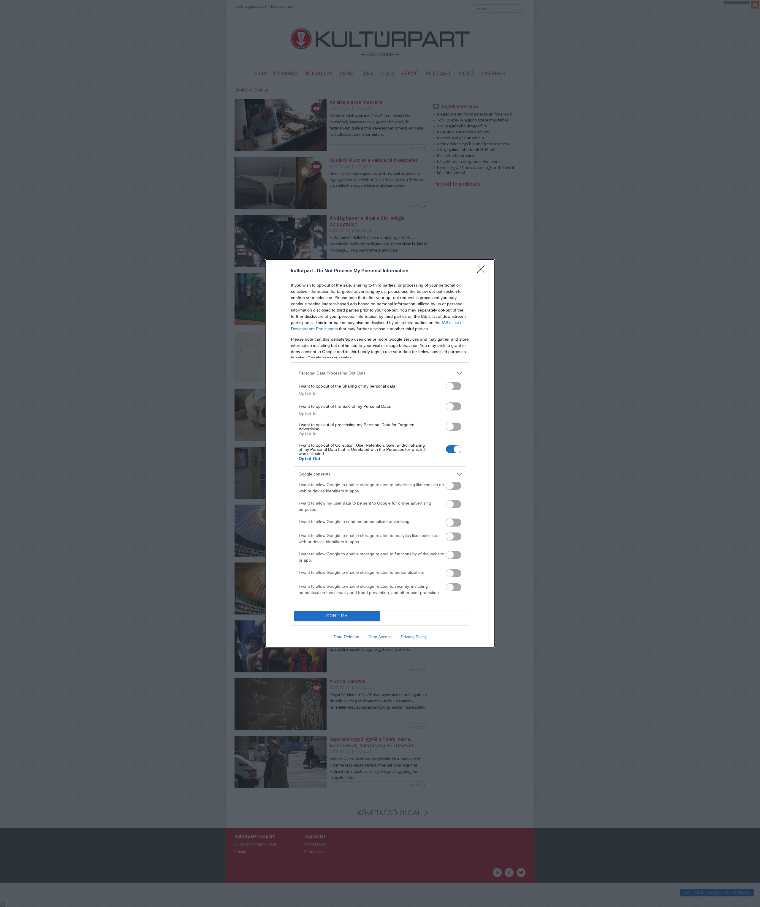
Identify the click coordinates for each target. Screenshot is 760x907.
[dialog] (380, 454)
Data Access (380, 636)
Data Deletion (346, 636)
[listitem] (380, 373)
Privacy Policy (414, 636)
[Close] (482, 271)
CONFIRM (337, 616)
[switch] (453, 386)
